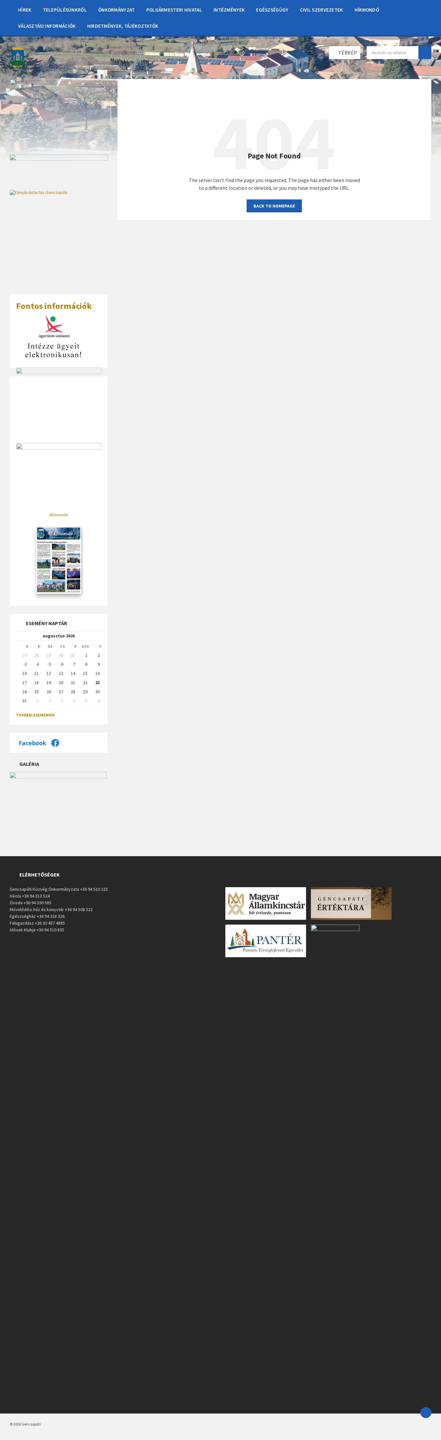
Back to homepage (274, 206)
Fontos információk (54, 305)
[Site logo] (18, 66)
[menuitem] (25, 9)
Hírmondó (58, 515)
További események (35, 715)
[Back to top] (425, 1412)
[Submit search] (424, 52)
